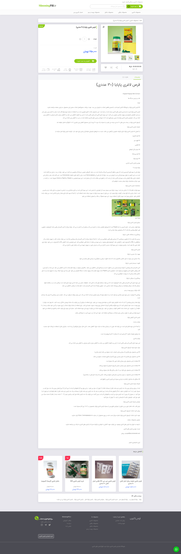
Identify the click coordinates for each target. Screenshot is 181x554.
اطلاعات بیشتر (125, 433)
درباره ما (69, 523)
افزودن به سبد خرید (83, 61)
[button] (103, 27)
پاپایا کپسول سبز (123, 499)
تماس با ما (68, 526)
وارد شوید (125, 2)
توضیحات (137, 77)
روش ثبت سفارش (120, 521)
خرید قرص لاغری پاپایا (111, 499)
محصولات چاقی (122, 12)
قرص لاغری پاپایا (78, 499)
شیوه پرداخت (121, 523)
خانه (141, 20)
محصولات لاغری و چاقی (136, 2)
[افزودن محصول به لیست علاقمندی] (106, 67)
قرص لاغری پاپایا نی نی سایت (65, 499)
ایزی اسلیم (132, 442)
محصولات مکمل (109, 12)
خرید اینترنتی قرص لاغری (46, 536)
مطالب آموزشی (67, 521)
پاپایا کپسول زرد (133, 499)
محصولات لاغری (136, 12)
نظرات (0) (125, 77)
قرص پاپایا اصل (89, 499)
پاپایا (140, 499)
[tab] (137, 77)
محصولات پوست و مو (94, 12)
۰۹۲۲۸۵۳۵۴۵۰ (46, 519)
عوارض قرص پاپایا (99, 499)
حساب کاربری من (78, 12)
